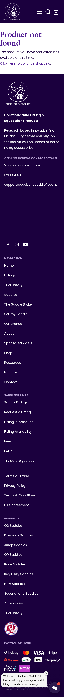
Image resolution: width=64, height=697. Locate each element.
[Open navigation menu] (39, 11)
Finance (10, 372)
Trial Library (13, 285)
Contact (10, 382)
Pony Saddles (15, 564)
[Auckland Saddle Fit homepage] (19, 11)
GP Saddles (13, 554)
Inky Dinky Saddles (18, 574)
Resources (12, 362)
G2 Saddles (13, 525)
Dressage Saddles (18, 535)
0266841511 (12, 175)
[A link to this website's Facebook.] (8, 244)
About (9, 333)
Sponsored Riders (18, 343)
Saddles (10, 295)
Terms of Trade (16, 476)
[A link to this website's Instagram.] (17, 244)
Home (9, 265)
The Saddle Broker (18, 304)
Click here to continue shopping (25, 63)
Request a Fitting (17, 412)
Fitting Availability (18, 431)
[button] (48, 11)
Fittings (10, 275)
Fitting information (18, 422)
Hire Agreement (16, 505)
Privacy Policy (15, 486)
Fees (8, 441)
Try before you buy (19, 461)
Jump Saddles (15, 545)
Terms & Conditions (20, 495)
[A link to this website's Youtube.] (26, 244)
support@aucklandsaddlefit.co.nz (30, 184)
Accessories (14, 603)
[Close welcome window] (46, 673)
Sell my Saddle (15, 314)
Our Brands (13, 324)
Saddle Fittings (16, 402)
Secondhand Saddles (21, 593)
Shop (8, 353)
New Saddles (14, 584)
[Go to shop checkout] (56, 11)
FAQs (8, 451)
